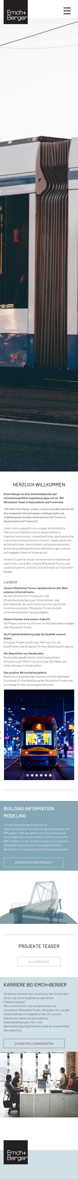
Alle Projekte (39, 961)
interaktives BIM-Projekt (33, 862)
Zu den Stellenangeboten (34, 1043)
